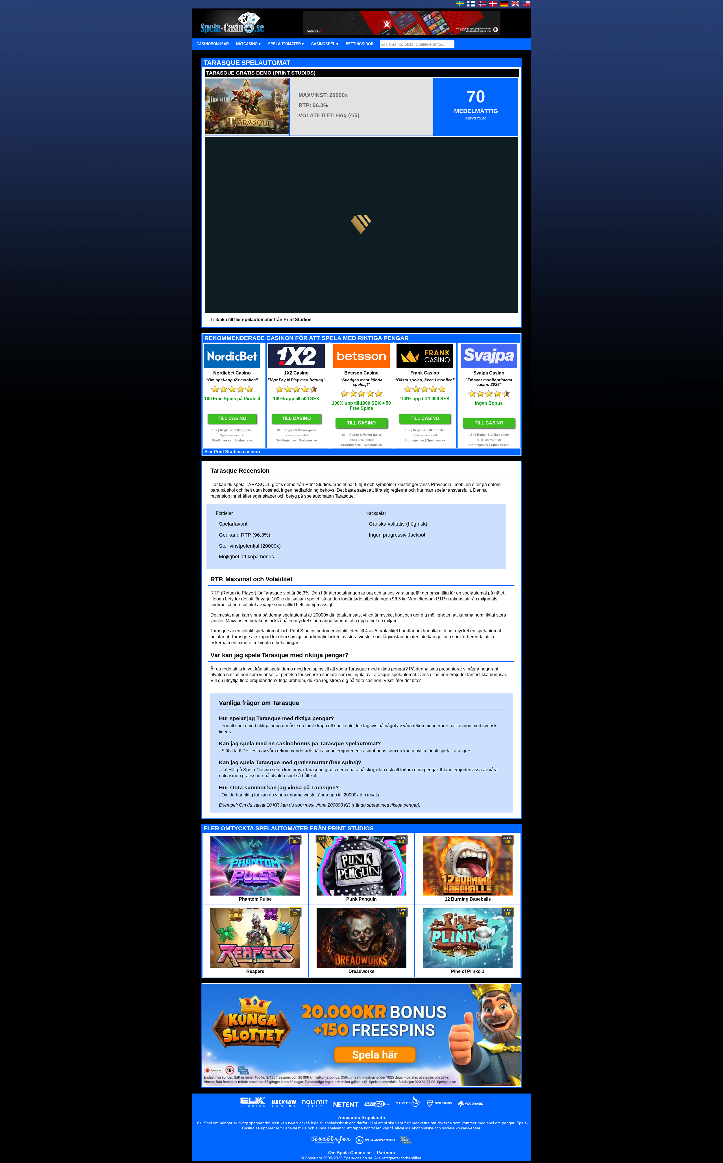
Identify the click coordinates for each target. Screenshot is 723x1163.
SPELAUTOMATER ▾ (286, 44)
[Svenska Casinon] (460, 5)
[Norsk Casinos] (482, 5)
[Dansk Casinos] (493, 5)
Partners (386, 1152)
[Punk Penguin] (362, 894)
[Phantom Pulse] (255, 894)
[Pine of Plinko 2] (468, 966)
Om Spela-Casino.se (350, 1152)
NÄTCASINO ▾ (248, 44)
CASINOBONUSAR (213, 44)
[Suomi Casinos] (471, 5)
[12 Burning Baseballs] (468, 894)
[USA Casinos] (526, 5)
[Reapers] (255, 966)
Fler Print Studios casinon (232, 451)
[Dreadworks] (362, 966)
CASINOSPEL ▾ (324, 44)
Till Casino (232, 418)
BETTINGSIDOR (359, 44)
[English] (515, 5)
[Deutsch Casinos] (504, 5)
